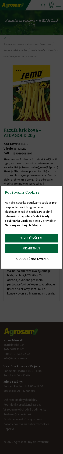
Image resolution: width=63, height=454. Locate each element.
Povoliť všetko (31, 238)
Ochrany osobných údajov (23, 225)
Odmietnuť (31, 248)
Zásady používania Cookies (27, 219)
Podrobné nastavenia (31, 259)
